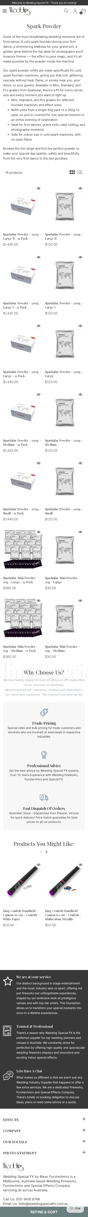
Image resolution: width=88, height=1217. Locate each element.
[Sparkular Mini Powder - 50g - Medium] (65, 618)
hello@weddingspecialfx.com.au (43, 1204)
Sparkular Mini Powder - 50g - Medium (62, 648)
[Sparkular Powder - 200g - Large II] (65, 206)
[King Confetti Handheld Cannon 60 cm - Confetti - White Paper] (23, 882)
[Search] (66, 11)
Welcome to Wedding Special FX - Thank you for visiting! (44, 2)
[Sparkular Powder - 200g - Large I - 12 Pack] (23, 275)
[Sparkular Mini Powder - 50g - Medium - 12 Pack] (23, 618)
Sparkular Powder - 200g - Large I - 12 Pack (22, 305)
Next (46, 851)
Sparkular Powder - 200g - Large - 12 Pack (22, 374)
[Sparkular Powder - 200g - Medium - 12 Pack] (23, 412)
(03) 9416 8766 (28, 1199)
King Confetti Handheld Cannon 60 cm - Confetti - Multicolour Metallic (63, 915)
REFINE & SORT (44, 1212)
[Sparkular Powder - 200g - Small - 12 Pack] (23, 481)
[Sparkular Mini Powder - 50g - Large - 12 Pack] (23, 550)
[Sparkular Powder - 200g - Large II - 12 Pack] (23, 206)
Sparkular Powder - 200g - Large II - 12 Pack (22, 236)
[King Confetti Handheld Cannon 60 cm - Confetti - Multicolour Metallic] (65, 882)
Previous (41, 851)
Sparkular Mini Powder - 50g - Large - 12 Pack (20, 580)
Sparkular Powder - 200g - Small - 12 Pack (22, 511)
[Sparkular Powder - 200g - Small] (65, 481)
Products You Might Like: (44, 843)
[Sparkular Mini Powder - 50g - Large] (65, 550)
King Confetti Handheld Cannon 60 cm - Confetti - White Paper (21, 915)
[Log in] (75, 11)
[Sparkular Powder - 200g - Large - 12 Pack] (23, 343)
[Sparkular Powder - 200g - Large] (65, 343)
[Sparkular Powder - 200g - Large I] (65, 275)
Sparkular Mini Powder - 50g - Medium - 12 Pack (20, 648)
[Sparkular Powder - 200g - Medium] (65, 412)
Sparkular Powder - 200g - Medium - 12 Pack (22, 442)
